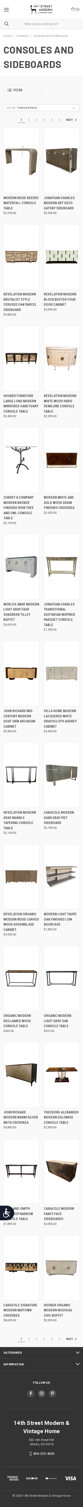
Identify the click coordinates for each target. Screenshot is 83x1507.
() (77, 9)
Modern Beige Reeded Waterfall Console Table (21, 203)
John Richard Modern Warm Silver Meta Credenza (20, 1117)
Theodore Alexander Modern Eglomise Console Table (61, 1117)
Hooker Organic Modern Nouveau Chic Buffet (58, 1310)
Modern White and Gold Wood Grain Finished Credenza (59, 502)
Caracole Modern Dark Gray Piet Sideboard (59, 817)
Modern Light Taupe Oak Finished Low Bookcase (60, 919)
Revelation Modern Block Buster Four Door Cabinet (60, 299)
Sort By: (11, 107)
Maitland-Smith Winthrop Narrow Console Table (18, 1214)
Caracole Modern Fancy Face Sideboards (59, 1214)
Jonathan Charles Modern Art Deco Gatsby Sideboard (59, 203)
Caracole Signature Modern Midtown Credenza (20, 1310)
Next (70, 120)
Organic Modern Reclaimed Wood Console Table (17, 1021)
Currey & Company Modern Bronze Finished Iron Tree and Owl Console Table (18, 507)
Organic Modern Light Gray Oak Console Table (57, 1021)
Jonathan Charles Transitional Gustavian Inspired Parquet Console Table (59, 614)
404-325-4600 (43, 1454)
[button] (21, 90)
